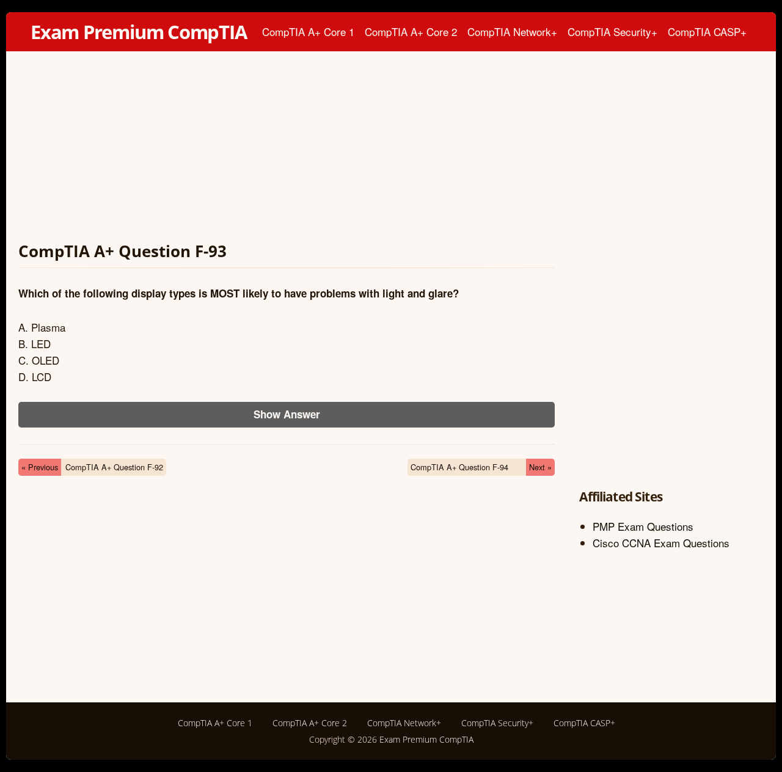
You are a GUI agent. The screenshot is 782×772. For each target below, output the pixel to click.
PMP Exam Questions (643, 526)
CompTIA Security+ (612, 31)
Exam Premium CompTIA (139, 32)
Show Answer (287, 414)
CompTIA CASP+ (707, 31)
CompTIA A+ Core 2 (411, 31)
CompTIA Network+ (512, 31)
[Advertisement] (286, 149)
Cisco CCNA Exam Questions (661, 542)
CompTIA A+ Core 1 (308, 31)
